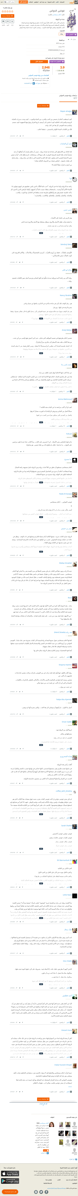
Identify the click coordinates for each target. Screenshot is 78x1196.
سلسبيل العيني (61, 1128)
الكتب (57, 2)
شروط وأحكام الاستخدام (52, 1188)
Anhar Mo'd (61, 1137)
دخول (2, 2)
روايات (61, 34)
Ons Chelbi (67, 961)
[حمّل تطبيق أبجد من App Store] (10, 1174)
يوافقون (62, 136)
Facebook (71, 39)
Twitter (68, 39)
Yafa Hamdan (67, 1137)
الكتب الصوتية (51, 2)
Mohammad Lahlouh (67, 1128)
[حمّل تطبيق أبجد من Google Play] (10, 1181)
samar (75, 1154)
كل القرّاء (72, 1159)
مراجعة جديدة (6, 16)
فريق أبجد (37, 83)
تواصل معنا (49, 1179)
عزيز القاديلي (74, 1137)
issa (63, 1145)
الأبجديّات (62, 2)
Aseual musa (66, 1030)
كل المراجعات (43, 1104)
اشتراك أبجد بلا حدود (71, 1179)
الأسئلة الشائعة (48, 1183)
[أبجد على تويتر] (41, 1192)
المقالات (31, 2)
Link (17, 135)
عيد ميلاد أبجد (43, 2)
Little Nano (67, 895)
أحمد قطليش (67, 995)
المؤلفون (36, 2)
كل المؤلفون (43, 1153)
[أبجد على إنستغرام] (36, 1192)
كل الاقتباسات (28, 83)
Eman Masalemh (74, 1128)
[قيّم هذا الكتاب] (7, 11)
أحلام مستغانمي (56, 15)
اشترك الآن (39, 61)
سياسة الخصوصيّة (62, 1188)
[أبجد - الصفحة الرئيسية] (71, 2)
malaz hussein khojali (63, 1065)
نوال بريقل (68, 929)
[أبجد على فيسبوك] (46, 1192)
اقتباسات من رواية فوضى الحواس (38, 75)
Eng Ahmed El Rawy (67, 1145)
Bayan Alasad (74, 1145)
